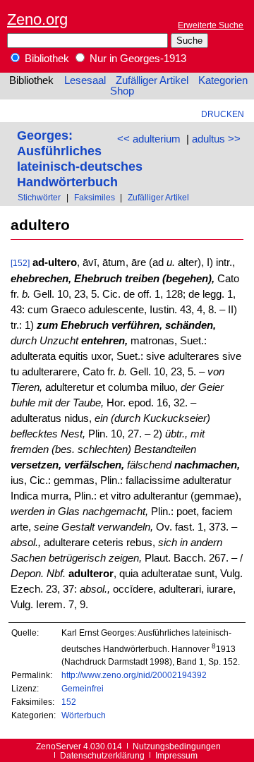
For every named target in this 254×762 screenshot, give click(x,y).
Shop (122, 91)
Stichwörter (39, 197)
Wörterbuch (83, 715)
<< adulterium (149, 139)
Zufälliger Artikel (152, 80)
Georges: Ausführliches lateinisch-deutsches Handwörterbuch (80, 158)
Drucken (222, 114)
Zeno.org (37, 19)
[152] (20, 262)
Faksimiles (94, 197)
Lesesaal (85, 80)
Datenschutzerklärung (102, 755)
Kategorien (223, 80)
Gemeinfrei (82, 688)
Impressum (176, 755)
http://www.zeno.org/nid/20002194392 (134, 674)
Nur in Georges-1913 (136, 58)
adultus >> (216, 139)
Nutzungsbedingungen (177, 746)
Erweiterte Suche (210, 25)
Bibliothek (45, 58)
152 (68, 701)
